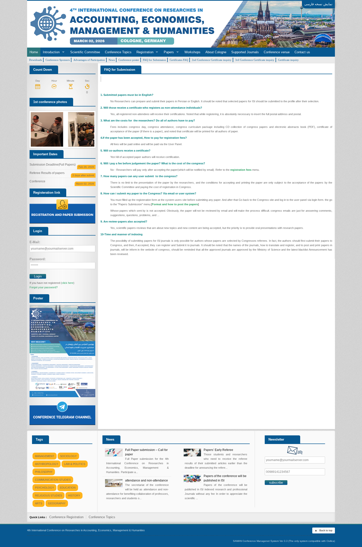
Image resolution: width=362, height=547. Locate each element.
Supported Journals (245, 52)
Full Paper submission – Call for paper (146, 452)
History (74, 495)
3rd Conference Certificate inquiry (254, 59)
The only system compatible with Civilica (311, 541)
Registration (144, 52)
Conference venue (277, 52)
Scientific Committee (85, 52)
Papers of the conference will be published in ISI (225, 478)
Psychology (44, 487)
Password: (38, 259)
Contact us (302, 52)
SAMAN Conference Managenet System (256, 541)
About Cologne (215, 52)
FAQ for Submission (154, 59)
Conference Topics (118, 52)
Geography (57, 503)
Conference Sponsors (58, 59)
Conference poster (128, 59)
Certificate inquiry (288, 59)
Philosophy (43, 471)
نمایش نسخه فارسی (318, 4)
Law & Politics (74, 463)
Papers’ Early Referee (218, 450)
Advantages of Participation (89, 59)
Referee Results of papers (62, 173)
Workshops (192, 52)
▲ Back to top (323, 530)
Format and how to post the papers (175, 204)
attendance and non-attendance (146, 480)
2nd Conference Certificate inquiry (211, 59)
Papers (169, 52)
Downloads (35, 59)
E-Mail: (35, 242)
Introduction (51, 52)
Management (44, 456)
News (112, 59)
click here (67, 282)
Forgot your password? (44, 287)
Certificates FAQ (179, 59)
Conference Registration (66, 517)
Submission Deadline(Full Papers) (62, 165)
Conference (62, 182)
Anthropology (46, 463)
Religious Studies (48, 495)
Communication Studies (53, 479)
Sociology (68, 456)
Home (34, 52)
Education (68, 487)
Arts (38, 503)
